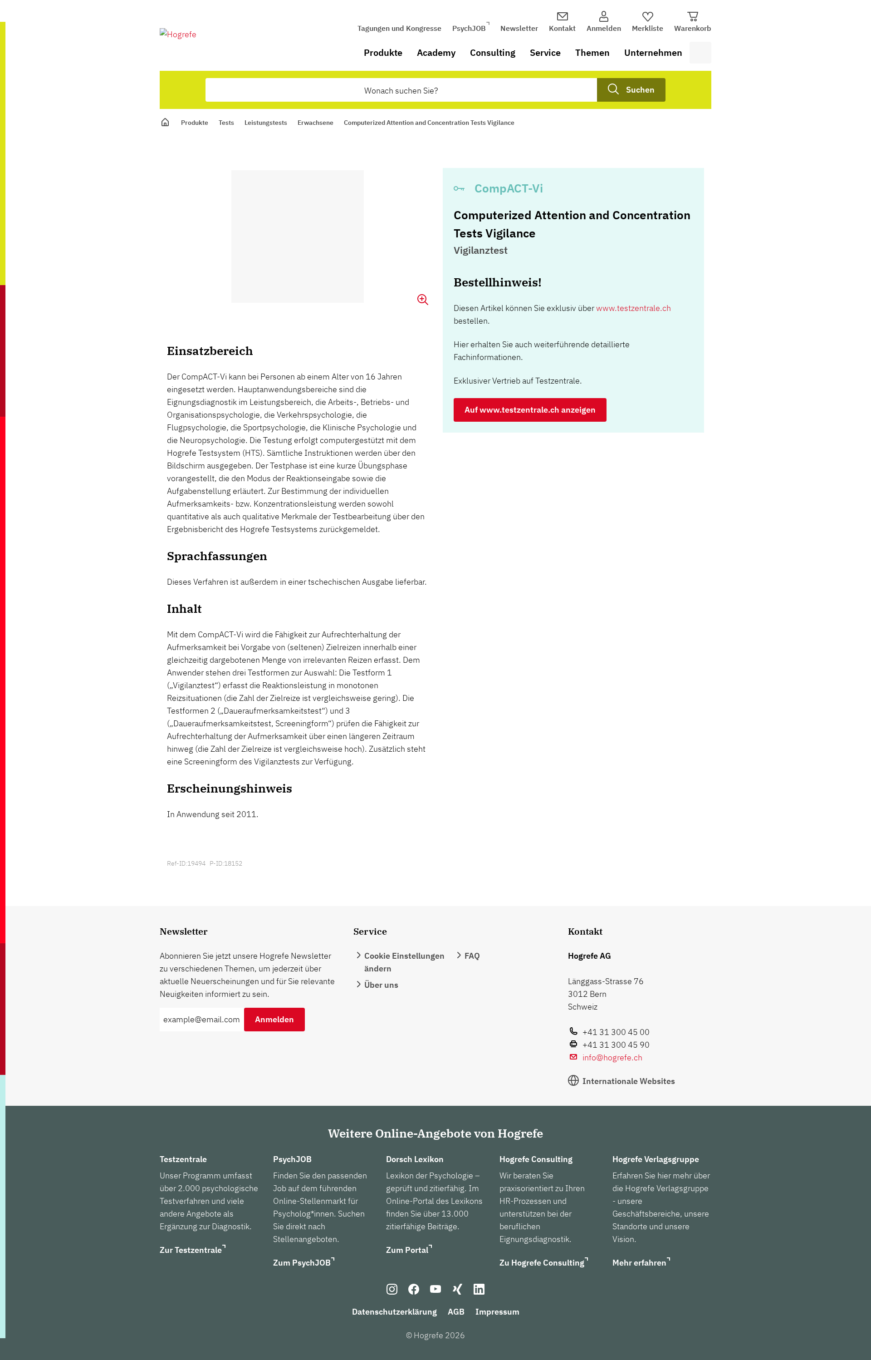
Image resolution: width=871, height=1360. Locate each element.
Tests (226, 122)
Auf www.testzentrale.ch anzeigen (530, 409)
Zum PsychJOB (302, 1262)
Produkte (383, 52)
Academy (436, 52)
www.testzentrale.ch (633, 308)
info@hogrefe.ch (612, 1057)
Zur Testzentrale (191, 1250)
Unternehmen (653, 52)
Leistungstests (266, 122)
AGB (456, 1311)
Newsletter (519, 28)
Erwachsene (315, 122)
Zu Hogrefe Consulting (541, 1262)
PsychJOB (469, 28)
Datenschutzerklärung (394, 1311)
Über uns (381, 985)
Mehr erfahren (639, 1262)
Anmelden (274, 1019)
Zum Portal (407, 1250)
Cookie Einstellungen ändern (404, 962)
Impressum (497, 1311)
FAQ (472, 956)
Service (545, 52)
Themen (592, 52)
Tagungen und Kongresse (399, 28)
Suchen (640, 89)
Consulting (492, 52)
